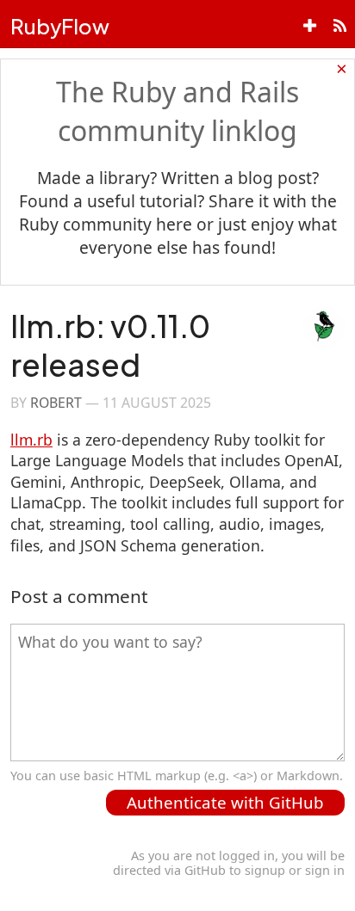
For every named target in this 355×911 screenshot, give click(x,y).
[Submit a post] (310, 25)
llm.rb (31, 439)
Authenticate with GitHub (225, 802)
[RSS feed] (340, 25)
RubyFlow (59, 26)
